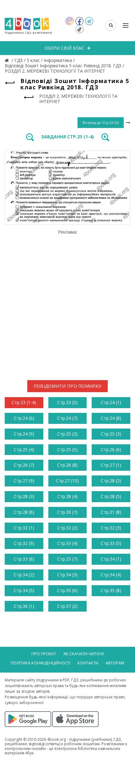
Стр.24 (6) (24, 418)
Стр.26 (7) (24, 465)
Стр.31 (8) (111, 512)
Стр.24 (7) (67, 418)
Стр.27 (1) (111, 465)
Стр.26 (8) (67, 465)
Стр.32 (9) (24, 543)
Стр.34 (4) (111, 575)
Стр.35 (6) (67, 590)
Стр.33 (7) (67, 559)
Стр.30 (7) (67, 512)
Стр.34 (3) (67, 575)
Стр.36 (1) (24, 606)
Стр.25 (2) (67, 434)
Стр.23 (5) (67, 402)
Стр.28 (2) (111, 481)
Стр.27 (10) (67, 481)
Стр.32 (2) (67, 528)
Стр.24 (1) (111, 402)
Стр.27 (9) (24, 481)
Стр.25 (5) (67, 449)
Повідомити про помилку (68, 386)
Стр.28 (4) (67, 496)
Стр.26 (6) (111, 449)
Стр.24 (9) (24, 434)
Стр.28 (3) (24, 496)
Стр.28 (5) (111, 496)
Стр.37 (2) (67, 606)
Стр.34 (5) (24, 590)
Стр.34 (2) (24, 575)
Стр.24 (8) (111, 418)
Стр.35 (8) (111, 590)
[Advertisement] (67, 302)
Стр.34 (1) (111, 559)
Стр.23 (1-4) (24, 402)
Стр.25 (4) (24, 449)
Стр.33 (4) (67, 543)
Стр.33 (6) (24, 559)
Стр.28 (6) (24, 512)
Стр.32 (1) (24, 528)
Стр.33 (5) (111, 543)
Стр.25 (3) (111, 434)
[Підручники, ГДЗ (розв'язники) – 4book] (7, 60)
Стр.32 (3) (111, 528)
